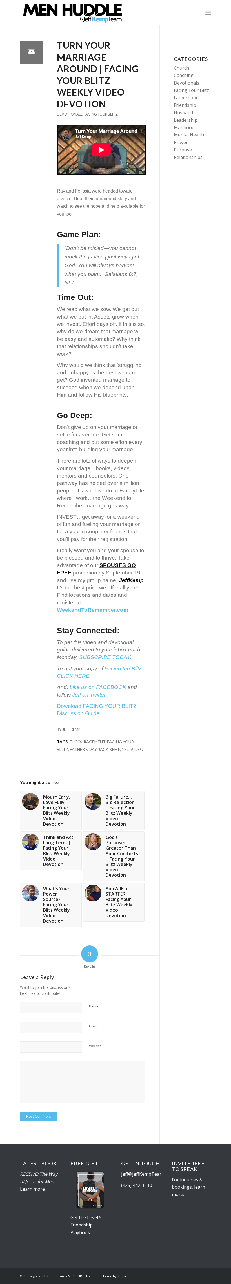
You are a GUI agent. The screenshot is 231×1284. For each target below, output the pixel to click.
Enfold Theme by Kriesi (108, 1276)
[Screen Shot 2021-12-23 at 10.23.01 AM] (31, 52)
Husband (183, 112)
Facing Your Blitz (101, 114)
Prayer (181, 142)
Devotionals (69, 114)
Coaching (184, 75)
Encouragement (87, 741)
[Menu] (208, 12)
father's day (83, 749)
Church (181, 68)
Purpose (183, 150)
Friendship (185, 105)
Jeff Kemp (71, 729)
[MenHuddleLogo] (73, 12)
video (136, 749)
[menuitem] (208, 12)
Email (93, 1026)
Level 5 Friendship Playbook (86, 1225)
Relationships (188, 157)
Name (93, 1006)
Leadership (185, 120)
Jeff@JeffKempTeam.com (147, 1174)
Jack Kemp (109, 749)
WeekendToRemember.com (92, 610)
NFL (125, 749)
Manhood (184, 127)
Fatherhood (186, 97)
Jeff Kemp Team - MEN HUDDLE (64, 1276)
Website (95, 1046)
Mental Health (189, 135)
